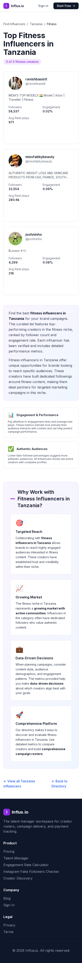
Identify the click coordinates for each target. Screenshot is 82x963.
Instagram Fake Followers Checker (31, 871)
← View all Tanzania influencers (19, 783)
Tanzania (36, 24)
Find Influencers (14, 24)
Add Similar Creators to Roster (41, 135)
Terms (8, 932)
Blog (7, 898)
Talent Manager (16, 858)
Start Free (64, 6)
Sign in (43, 6)
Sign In (9, 905)
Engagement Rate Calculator (26, 865)
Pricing (8, 851)
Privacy (9, 925)
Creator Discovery (18, 878)
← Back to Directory (59, 783)
